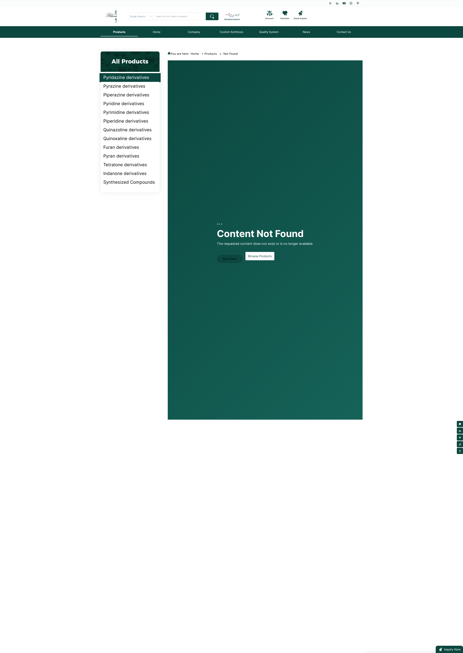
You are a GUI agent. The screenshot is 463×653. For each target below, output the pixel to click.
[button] (449, 649)
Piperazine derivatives (126, 94)
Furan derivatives (121, 147)
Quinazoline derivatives (127, 129)
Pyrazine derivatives (124, 86)
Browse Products (260, 256)
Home (195, 53)
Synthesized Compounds (129, 182)
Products (210, 53)
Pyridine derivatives (123, 103)
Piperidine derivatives (125, 121)
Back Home (230, 258)
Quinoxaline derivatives (127, 138)
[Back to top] (460, 451)
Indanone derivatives (125, 173)
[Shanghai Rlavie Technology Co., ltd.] (112, 16)
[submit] (212, 16)
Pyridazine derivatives (126, 77)
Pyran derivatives (121, 156)
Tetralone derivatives (125, 164)
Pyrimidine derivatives (126, 112)
